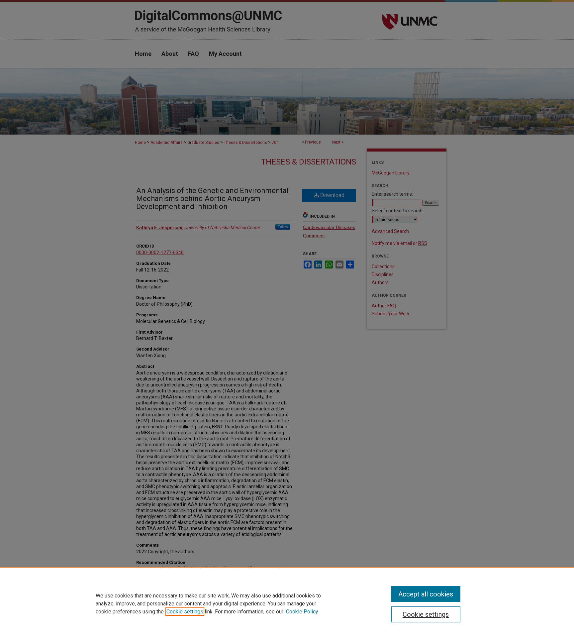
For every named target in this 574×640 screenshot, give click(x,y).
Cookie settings (184, 611)
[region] (287, 603)
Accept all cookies (425, 594)
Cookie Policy (302, 611)
